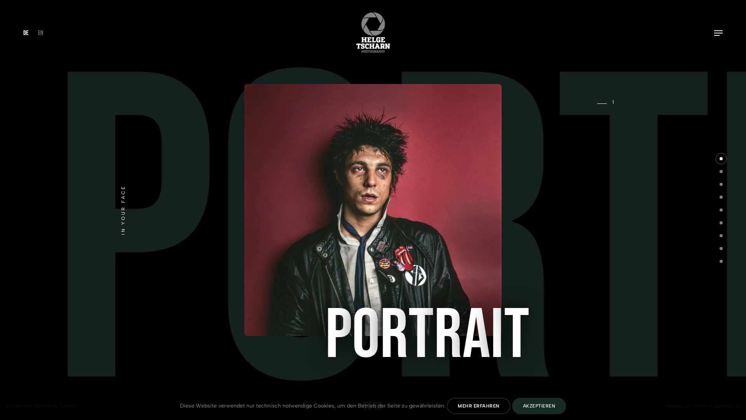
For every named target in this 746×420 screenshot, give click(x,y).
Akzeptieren (539, 406)
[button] (721, 158)
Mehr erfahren (479, 406)
